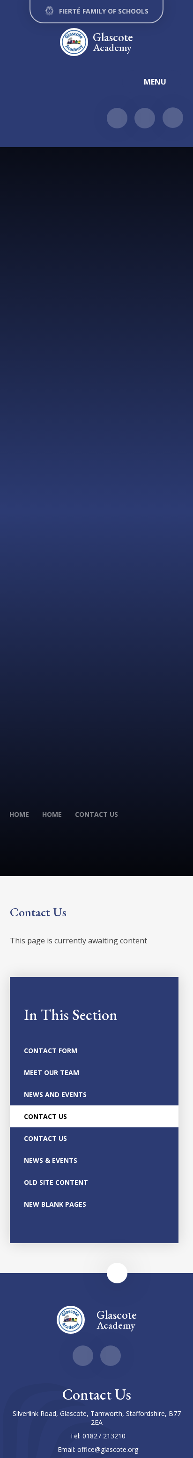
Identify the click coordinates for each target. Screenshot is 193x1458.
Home (19, 814)
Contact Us (96, 814)
